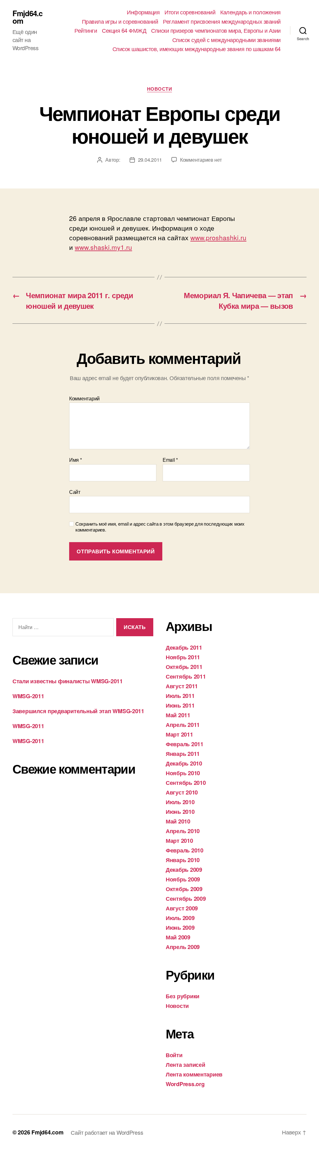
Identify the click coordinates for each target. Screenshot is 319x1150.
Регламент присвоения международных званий (222, 21)
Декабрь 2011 (184, 647)
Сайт (74, 491)
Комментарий (84, 398)
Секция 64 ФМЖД (124, 30)
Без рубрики (182, 996)
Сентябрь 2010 (186, 783)
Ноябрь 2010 (183, 773)
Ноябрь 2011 (183, 657)
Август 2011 (182, 686)
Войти (174, 1055)
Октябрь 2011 (184, 667)
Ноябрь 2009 (183, 879)
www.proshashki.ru (218, 237)
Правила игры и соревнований (120, 21)
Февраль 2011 (184, 744)
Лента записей (185, 1065)
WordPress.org (185, 1084)
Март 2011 (179, 734)
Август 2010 (182, 792)
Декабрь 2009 (184, 870)
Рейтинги (85, 30)
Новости (159, 89)
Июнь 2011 (180, 705)
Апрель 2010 (183, 831)
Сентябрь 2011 (186, 676)
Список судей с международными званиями (226, 39)
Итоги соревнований (189, 12)
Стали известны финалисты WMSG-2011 (67, 681)
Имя (75, 460)
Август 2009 (182, 908)
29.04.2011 (150, 159)
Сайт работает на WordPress (107, 1132)
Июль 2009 (180, 918)
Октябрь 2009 (184, 889)
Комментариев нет (201, 159)
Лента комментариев (194, 1074)
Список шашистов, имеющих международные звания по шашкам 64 (196, 48)
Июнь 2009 (180, 927)
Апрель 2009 (183, 947)
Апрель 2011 (183, 725)
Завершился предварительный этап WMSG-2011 (78, 711)
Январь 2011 (183, 754)
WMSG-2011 (28, 696)
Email (170, 460)
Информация (143, 12)
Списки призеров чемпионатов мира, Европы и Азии (216, 30)
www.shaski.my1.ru (103, 247)
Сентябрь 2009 (186, 899)
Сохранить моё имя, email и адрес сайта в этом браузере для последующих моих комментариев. (160, 527)
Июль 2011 (180, 696)
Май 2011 (178, 715)
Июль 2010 (180, 802)
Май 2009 (178, 937)
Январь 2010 (183, 860)
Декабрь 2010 (184, 763)
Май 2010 (178, 821)
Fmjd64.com (27, 16)
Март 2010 (179, 841)
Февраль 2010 (184, 850)
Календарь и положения (250, 12)
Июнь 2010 (180, 812)
